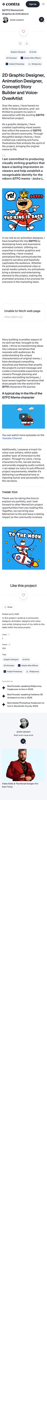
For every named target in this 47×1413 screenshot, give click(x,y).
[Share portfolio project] (26, 43)
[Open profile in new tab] (5, 20)
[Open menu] (43, 4)
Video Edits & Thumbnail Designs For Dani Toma (20, 785)
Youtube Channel (12, 438)
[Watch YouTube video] (23, 416)
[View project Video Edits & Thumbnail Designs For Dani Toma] (23, 765)
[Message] (41, 19)
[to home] (11, 4)
